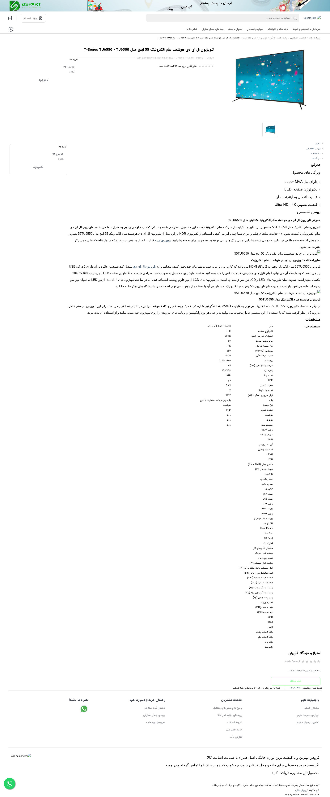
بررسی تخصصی (313, 148)
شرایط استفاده (234, 722)
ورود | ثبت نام (30, 18)
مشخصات (315, 153)
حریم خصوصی (234, 730)
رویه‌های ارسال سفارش (212, 29)
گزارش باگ (236, 737)
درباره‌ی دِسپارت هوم (308, 715)
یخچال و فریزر (235, 29)
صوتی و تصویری (255, 29)
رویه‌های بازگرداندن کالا (230, 715)
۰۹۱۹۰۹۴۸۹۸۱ (295, 688)
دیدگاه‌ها (316, 158)
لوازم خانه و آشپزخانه (278, 29)
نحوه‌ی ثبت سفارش (154, 708)
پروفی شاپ (300, 790)
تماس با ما (192, 29)
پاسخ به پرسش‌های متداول (227, 708)
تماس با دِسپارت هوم (308, 722)
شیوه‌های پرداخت (155, 722)
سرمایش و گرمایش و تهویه (306, 29)
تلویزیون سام (163, 240)
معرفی (317, 143)
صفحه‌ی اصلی (311, 708)
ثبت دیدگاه (295, 681)
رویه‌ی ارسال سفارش (154, 715)
